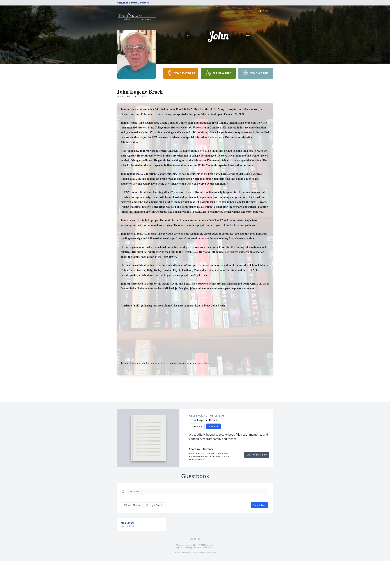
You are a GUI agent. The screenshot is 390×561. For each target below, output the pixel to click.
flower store (203, 363)
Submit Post (259, 505)
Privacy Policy (186, 547)
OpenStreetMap (198, 552)
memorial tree (157, 363)
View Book (197, 426)
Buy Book (213, 426)
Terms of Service (203, 547)
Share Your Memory (257, 454)
